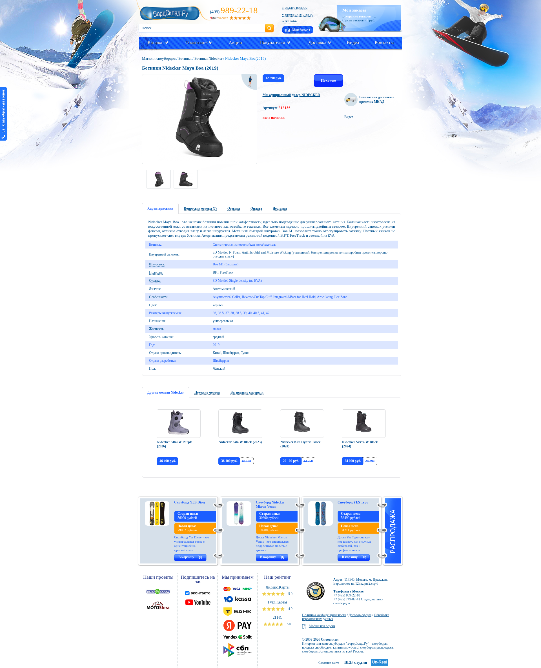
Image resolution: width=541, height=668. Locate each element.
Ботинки (185, 58)
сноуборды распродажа (376, 647)
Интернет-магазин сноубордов (323, 643)
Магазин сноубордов (159, 58)
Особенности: (158, 297)
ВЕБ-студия (342, 662)
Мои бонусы (300, 30)
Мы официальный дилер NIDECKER (291, 95)
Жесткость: (156, 329)
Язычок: (155, 289)
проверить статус (299, 14)
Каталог (155, 42)
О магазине (196, 42)
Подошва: (156, 272)
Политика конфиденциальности (324, 615)
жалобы (291, 21)
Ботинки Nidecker (208, 58)
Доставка (317, 42)
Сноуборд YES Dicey (189, 502)
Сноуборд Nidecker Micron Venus (270, 504)
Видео (353, 42)
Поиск (269, 26)
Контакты (384, 42)
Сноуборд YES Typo (353, 502)
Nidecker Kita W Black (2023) (240, 442)
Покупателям (272, 42)
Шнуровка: (157, 264)
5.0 (289, 594)
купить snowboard (345, 647)
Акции (235, 42)
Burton (323, 651)
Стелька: (155, 281)
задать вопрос (296, 7)
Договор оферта (360, 615)
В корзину (186, 557)
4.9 (289, 609)
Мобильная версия (322, 626)
